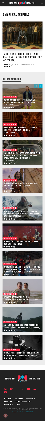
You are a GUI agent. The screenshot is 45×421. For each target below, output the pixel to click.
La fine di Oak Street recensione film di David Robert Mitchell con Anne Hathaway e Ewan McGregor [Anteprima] (22, 157)
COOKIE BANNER (28, 412)
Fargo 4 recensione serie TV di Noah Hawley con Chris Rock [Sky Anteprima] (22, 57)
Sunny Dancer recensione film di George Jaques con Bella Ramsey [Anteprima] (19, 102)
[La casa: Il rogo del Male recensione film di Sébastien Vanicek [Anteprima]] (22, 319)
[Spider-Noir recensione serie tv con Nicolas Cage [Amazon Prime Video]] (22, 347)
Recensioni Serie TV (10, 64)
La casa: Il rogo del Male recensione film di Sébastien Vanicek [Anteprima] (22, 326)
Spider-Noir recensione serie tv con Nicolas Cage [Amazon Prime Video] (21, 353)
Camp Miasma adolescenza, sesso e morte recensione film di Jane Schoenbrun (20, 130)
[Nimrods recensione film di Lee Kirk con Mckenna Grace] (22, 235)
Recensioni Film (10, 97)
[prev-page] (36, 86)
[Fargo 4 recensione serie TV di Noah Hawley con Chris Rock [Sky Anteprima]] (22, 35)
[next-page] (40, 86)
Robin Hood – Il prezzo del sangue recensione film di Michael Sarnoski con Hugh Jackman (21, 213)
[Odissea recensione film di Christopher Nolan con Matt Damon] (22, 291)
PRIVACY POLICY (17, 412)
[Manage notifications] (6, 416)
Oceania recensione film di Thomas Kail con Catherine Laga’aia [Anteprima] (20, 185)
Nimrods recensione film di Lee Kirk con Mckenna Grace (21, 242)
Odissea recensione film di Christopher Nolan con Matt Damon (21, 298)
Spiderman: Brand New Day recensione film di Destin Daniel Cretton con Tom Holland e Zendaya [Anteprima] (22, 269)
